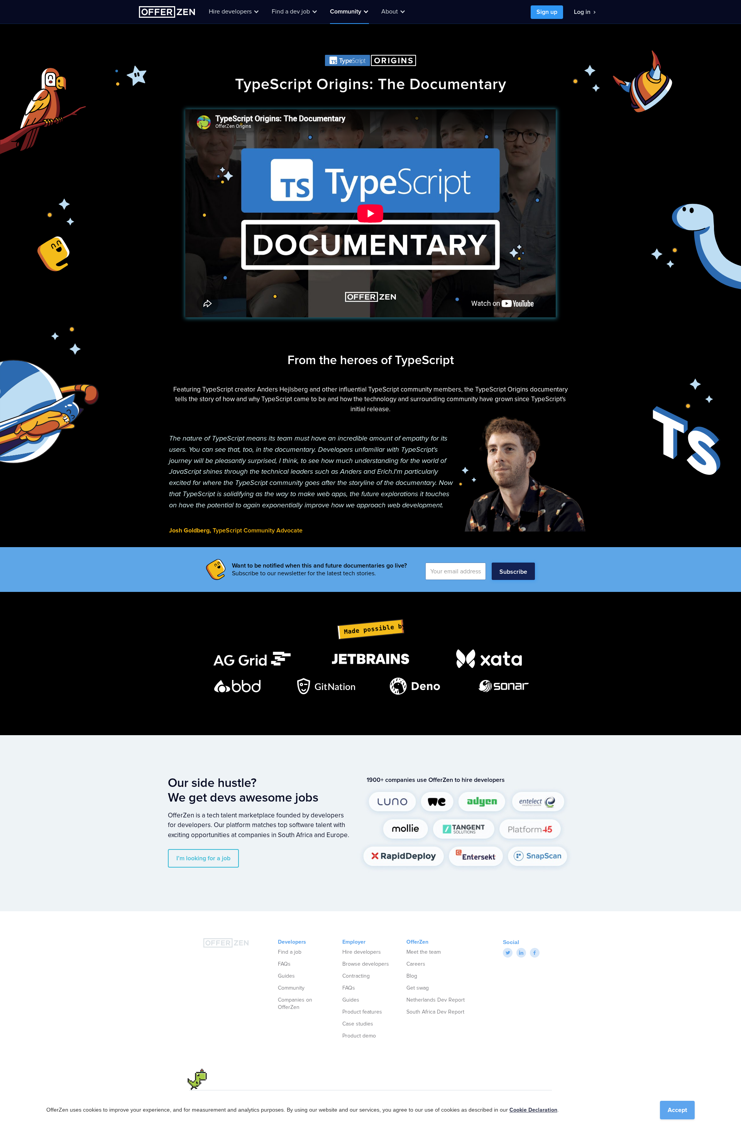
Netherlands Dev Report (435, 1000)
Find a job (289, 952)
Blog (411, 976)
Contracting (356, 976)
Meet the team (423, 952)
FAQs (284, 964)
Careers (415, 964)
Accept (677, 1110)
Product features (362, 1012)
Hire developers (361, 952)
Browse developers (365, 964)
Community (291, 988)
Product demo (359, 1036)
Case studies (357, 1024)
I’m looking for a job (203, 858)
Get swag (417, 988)
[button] (234, 11)
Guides (286, 976)
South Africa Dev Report (435, 1012)
